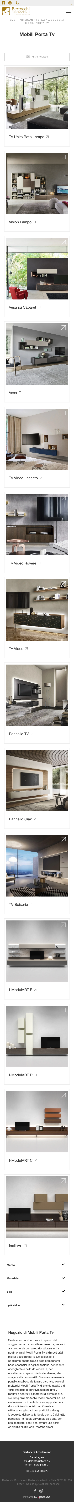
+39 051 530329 (39, 1471)
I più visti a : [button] (14, 1305)
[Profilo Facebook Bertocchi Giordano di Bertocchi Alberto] (4, 3)
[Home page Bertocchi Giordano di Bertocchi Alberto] (16, 11)
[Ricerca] (70, 3)
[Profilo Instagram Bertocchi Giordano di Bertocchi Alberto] (10, 3)
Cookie (30, 1484)
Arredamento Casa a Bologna (42, 20)
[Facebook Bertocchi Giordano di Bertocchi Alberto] (34, 1490)
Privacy (20, 1484)
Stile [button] (9, 1291)
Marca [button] (11, 1264)
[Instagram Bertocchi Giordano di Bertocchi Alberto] (40, 1490)
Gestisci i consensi (49, 1484)
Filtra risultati (39, 57)
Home (11, 20)
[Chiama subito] (17, 3)
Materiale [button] (13, 1278)
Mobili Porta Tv (37, 23)
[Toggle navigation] (68, 11)
